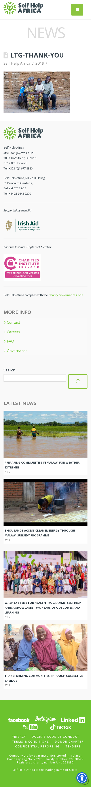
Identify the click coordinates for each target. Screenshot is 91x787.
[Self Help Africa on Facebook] (19, 719)
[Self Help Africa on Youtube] (30, 727)
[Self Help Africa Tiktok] (61, 727)
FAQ (10, 341)
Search (9, 370)
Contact (13, 322)
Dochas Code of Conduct (55, 737)
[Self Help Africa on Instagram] (45, 719)
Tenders (73, 746)
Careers (13, 332)
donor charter (69, 741)
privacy (19, 737)
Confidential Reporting (37, 746)
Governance (17, 351)
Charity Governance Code (66, 295)
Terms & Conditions (30, 741)
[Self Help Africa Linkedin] (72, 719)
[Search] (77, 381)
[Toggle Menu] (77, 10)
